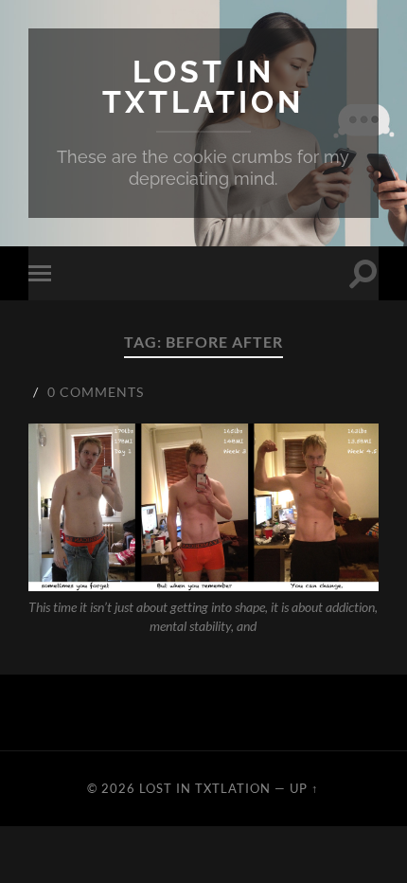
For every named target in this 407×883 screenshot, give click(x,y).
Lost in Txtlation (203, 86)
